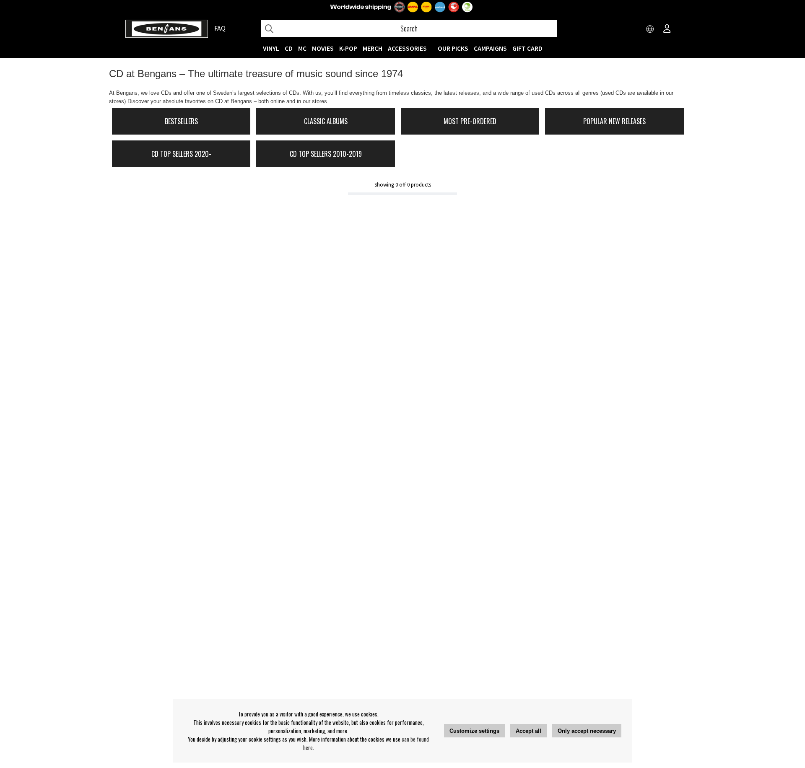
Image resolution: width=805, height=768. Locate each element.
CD (289, 48)
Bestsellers (181, 121)
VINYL (271, 48)
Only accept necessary (587, 731)
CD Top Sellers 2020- (181, 154)
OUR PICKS (453, 48)
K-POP (348, 48)
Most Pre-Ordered (470, 121)
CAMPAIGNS (490, 48)
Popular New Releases (614, 121)
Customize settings (474, 731)
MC (302, 48)
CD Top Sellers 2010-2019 (326, 154)
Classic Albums (326, 121)
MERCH (372, 48)
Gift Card (527, 48)
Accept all (528, 731)
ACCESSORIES (407, 48)
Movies (323, 48)
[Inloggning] (667, 29)
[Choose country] (650, 29)
